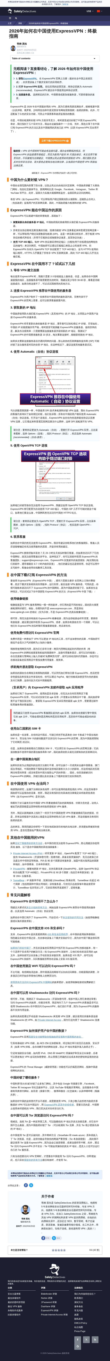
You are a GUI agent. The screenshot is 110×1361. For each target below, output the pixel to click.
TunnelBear (18, 880)
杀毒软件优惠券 (15, 1310)
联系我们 (78, 1298)
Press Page (79, 1331)
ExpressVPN (29, 78)
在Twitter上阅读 (86, 1339)
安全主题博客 (14, 1294)
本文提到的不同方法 (73, 917)
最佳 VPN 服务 (15, 1306)
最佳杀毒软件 (14, 1298)
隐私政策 (78, 1319)
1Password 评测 (49, 1302)
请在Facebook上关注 (77, 1339)
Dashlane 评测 (48, 1306)
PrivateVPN (19, 869)
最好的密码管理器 (16, 1302)
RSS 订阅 (95, 1339)
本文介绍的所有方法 (36, 907)
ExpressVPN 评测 (49, 1310)
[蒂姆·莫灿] (25, 1211)
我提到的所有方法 (33, 1160)
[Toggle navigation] (10, 18)
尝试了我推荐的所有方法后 (28, 843)
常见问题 (78, 1310)
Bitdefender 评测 (49, 1294)
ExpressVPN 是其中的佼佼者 (59, 1104)
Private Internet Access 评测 (54, 1315)
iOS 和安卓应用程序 (57, 934)
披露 (76, 1315)
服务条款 (78, 1306)
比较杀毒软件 (14, 1315)
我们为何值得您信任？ (85, 1294)
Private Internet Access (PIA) (28, 853)
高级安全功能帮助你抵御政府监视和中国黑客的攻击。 (56, 1037)
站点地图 (78, 1327)
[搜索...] (16, 18)
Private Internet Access (49, 1020)
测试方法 (78, 1302)
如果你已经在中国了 (20, 948)
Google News (77, 1346)
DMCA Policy (80, 1323)
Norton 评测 (46, 1298)
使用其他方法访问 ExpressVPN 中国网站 (31, 982)
